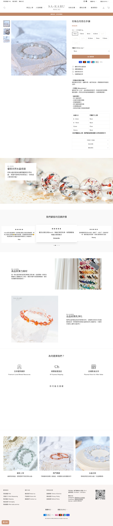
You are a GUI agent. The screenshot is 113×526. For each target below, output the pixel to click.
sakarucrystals (79, 499)
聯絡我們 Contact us (30, 499)
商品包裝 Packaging (9, 501)
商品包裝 (90, 144)
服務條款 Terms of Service (54, 493)
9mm (102, 33)
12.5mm (76, 43)
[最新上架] (20, 453)
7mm (75, 33)
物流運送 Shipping (8, 499)
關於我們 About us (30, 493)
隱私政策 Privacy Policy (53, 496)
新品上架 (30, 7)
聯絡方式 (21, 1)
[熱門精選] (56, 453)
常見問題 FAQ (7, 1)
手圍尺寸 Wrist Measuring (10, 496)
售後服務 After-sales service (11, 504)
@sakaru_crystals (80, 497)
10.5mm (90, 38)
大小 (76, 30)
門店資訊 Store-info (30, 496)
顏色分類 (83, 7)
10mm (83, 38)
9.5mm (76, 38)
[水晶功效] (92, 453)
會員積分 (94, 7)
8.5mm (95, 33)
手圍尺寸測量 (91, 140)
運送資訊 (90, 147)
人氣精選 (39, 7)
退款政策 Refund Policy (53, 499)
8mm (88, 33)
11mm (98, 38)
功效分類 (72, 7)
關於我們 (14, 1)
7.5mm (82, 33)
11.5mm (105, 38)
